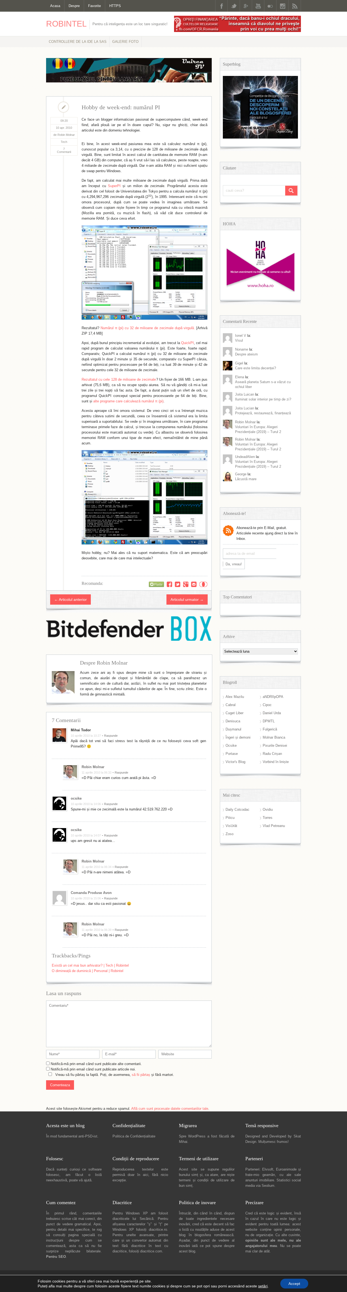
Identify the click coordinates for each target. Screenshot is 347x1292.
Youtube (258, 6)
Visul (239, 340)
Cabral (231, 705)
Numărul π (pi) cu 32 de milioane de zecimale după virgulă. (148, 328)
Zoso (229, 834)
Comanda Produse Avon (91, 893)
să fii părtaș (141, 1075)
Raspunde (111, 735)
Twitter (234, 6)
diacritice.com (151, 1251)
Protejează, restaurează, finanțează (263, 413)
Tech (64, 141)
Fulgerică (270, 729)
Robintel (66, 23)
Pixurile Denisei (275, 745)
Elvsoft (267, 1169)
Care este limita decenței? (255, 368)
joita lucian (244, 408)
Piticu (230, 818)
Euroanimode (286, 1169)
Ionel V (240, 336)
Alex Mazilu (235, 697)
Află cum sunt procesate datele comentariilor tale (169, 1109)
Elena (239, 377)
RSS (295, 6)
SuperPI (114, 186)
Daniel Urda (272, 713)
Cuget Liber (234, 713)
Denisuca (233, 721)
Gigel (239, 363)
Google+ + (185, 584)
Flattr (203, 584)
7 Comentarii (64, 150)
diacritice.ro (158, 1229)
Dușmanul (233, 729)
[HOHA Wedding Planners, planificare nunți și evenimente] (260, 291)
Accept (294, 1283)
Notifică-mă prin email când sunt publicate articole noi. (93, 1069)
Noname (241, 349)
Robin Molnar (93, 767)
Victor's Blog (235, 762)
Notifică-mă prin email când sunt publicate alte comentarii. (96, 1064)
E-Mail (194, 584)
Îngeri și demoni (238, 737)
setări (263, 1286)
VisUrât (231, 826)
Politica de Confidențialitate (134, 1136)
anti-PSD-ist (87, 1136)
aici (145, 1175)
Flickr (270, 6)
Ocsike (231, 745)
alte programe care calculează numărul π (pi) (128, 401)
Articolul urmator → (187, 599)
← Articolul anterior (70, 599)
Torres (267, 818)
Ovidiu (268, 809)
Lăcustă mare (245, 479)
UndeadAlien (245, 457)
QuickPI (187, 343)
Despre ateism (246, 354)
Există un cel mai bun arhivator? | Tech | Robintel (90, 965)
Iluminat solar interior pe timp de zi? (263, 399)
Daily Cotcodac (237, 809)
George (240, 474)
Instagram (282, 6)
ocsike (76, 798)
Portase (232, 754)
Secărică (146, 1219)
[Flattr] (156, 584)
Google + (246, 6)
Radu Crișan (272, 754)
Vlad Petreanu (274, 826)
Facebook (221, 6)
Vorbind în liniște (276, 762)
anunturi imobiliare (259, 1180)
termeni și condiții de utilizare (204, 1180)
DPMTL (269, 721)
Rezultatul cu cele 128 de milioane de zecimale (119, 379)
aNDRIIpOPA (273, 697)
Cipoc (267, 705)
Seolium (268, 1186)
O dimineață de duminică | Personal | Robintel (87, 971)
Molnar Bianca (274, 737)
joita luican (244, 394)
